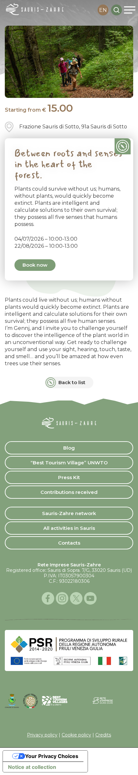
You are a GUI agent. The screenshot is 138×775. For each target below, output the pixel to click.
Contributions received (69, 492)
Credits (103, 735)
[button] (129, 10)
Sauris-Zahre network (69, 513)
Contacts (69, 543)
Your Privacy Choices (51, 756)
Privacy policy (42, 735)
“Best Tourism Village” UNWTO (69, 463)
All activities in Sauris (69, 528)
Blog (69, 448)
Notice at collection (32, 767)
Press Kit (69, 477)
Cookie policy (76, 735)
